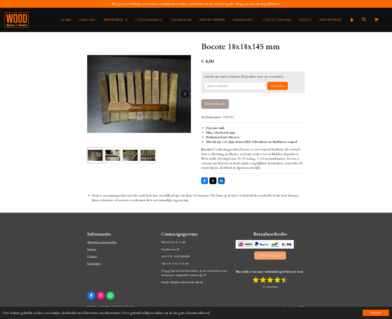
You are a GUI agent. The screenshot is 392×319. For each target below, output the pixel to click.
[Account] (351, 20)
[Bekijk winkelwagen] (376, 20)
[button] (95, 155)
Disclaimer (94, 264)
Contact (92, 256)
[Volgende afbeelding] (185, 94)
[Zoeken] (364, 20)
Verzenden (277, 86)
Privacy (91, 249)
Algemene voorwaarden (102, 242)
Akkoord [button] (376, 313)
